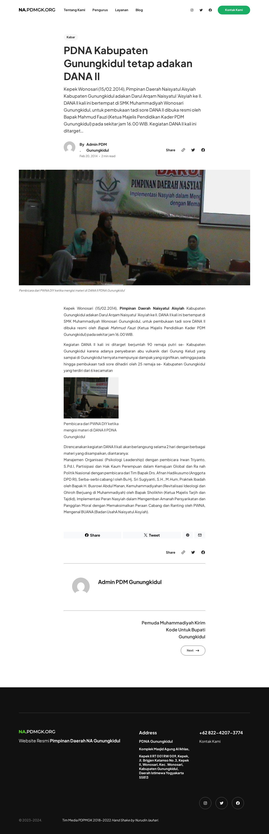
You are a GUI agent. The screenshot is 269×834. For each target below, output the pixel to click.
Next (190, 650)
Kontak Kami (234, 10)
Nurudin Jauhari (146, 820)
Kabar (71, 37)
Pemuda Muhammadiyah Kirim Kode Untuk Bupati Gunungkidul (173, 629)
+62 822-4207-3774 (221, 732)
